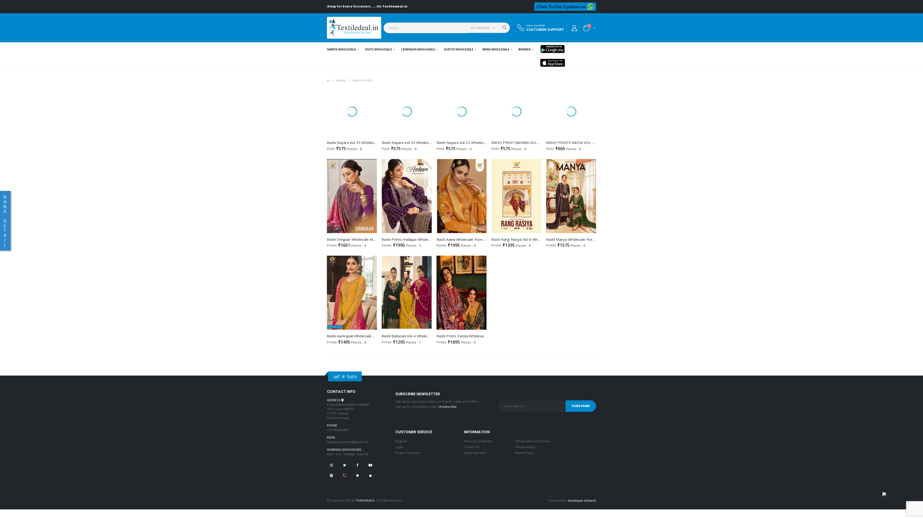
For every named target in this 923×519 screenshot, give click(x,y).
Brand (341, 80)
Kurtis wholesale (458, 49)
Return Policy (524, 453)
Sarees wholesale (341, 49)
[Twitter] (344, 465)
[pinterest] (331, 475)
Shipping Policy (475, 453)
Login (399, 447)
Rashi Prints (363, 80)
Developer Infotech (582, 500)
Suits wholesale (378, 49)
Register (401, 441)
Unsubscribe (447, 406)
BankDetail (4, 221)
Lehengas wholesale (418, 49)
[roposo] (344, 475)
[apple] (370, 475)
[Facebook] (357, 465)
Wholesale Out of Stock (532, 441)
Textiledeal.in (365, 500)
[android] (357, 475)
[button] (589, 29)
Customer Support (545, 29)
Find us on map (338, 418)
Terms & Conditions (478, 441)
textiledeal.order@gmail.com (347, 442)
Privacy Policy (525, 447)
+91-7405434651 (338, 430)
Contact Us (472, 447)
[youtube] (370, 465)
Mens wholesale (495, 49)
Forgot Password (407, 453)
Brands (524, 49)
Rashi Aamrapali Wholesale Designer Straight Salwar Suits (375, 336)
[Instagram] (331, 465)
